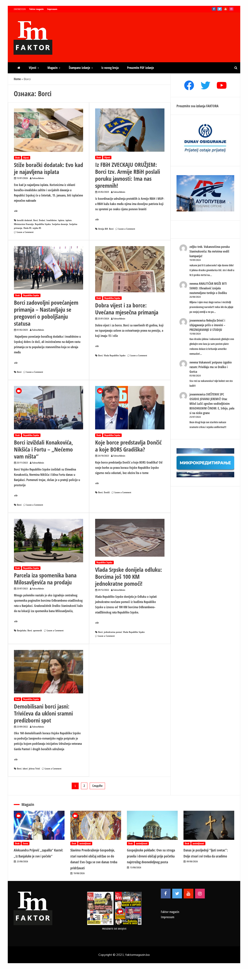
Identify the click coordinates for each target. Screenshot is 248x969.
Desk (17, 157)
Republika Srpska (43, 224)
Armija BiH (103, 228)
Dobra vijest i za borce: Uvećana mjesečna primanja (126, 308)
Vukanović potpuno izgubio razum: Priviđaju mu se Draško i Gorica (210, 367)
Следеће (97, 786)
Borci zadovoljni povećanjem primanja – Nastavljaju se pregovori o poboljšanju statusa (46, 312)
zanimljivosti (85, 843)
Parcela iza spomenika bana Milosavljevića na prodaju (45, 578)
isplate (68, 220)
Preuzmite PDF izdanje (140, 68)
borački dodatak (24, 220)
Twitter (219, 9)
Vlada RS (27, 228)
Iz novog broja (110, 68)
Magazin (52, 68)
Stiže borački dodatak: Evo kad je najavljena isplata (48, 168)
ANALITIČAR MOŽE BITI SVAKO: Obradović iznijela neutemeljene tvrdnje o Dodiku (208, 288)
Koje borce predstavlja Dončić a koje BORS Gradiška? (128, 445)
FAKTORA (212, 106)
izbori (25, 768)
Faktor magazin (36, 9)
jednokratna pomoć (113, 632)
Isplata (61, 220)
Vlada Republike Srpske (115, 355)
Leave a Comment (25, 232)
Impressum (52, 9)
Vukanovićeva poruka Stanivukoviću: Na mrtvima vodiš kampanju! (209, 251)
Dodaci (42, 220)
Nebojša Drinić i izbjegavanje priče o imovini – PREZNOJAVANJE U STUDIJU (207, 325)
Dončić (107, 492)
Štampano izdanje (79, 68)
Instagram (231, 9)
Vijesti (32, 68)
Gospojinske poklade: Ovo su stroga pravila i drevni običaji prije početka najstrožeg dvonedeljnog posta (151, 856)
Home (17, 79)
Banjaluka (21, 630)
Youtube (225, 9)
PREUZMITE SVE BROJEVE (114, 928)
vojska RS (37, 228)
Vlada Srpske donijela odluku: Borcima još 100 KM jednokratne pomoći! (128, 576)
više (15, 211)
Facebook (214, 9)
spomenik (37, 630)
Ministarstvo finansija (24, 224)
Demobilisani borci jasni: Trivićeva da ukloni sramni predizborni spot (43, 713)
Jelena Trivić (34, 768)
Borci (35, 220)
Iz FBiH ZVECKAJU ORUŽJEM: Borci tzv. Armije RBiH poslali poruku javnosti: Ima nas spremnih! (127, 175)
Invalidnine (51, 220)
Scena (25, 843)
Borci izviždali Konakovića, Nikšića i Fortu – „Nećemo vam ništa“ (43, 449)
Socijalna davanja (60, 224)
